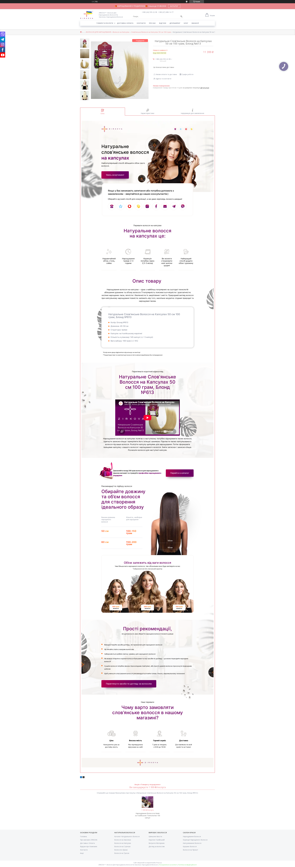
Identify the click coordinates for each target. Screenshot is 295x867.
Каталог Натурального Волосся (127, 836)
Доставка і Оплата (87, 843)
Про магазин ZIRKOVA (88, 840)
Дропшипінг (175, 23)
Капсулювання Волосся (192, 843)
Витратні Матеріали (156, 843)
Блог (186, 23)
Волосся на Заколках (122, 840)
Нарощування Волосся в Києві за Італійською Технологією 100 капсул (147, 815)
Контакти (141, 23)
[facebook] (81, 777)
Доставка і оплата (125, 23)
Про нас (152, 23)
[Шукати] (181, 16)
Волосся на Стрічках (122, 846)
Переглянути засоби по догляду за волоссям (129, 684)
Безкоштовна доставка (165, 67)
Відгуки (162, 23)
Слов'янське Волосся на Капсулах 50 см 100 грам (151, 32)
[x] (83, 777)
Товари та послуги (104, 23)
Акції (82, 853)
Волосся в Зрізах (121, 850)
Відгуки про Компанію (88, 846)
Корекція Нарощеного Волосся (195, 840)
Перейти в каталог (179, 473)
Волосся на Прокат (190, 850)
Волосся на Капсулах (121, 32)
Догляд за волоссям (157, 846)
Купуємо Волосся (190, 846)
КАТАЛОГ (174, 6)
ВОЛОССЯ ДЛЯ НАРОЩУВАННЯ (98, 32)
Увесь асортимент (115, 175)
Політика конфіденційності (187, 865)
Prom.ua (159, 863)
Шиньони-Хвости (155, 836)
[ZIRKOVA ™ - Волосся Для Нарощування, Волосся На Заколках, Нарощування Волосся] (88, 15)
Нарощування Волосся (192, 836)
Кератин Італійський (157, 840)
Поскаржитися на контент (168, 865)
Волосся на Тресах (121, 853)
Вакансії (195, 23)
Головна (83, 836)
